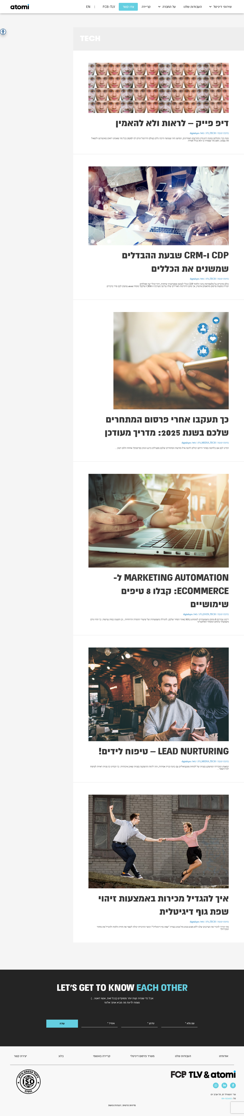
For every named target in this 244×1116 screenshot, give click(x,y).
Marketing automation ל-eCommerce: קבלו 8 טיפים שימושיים (171, 590)
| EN (90, 6)
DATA (206, 614)
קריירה (146, 6)
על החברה (169, 6)
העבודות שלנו (193, 6)
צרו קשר (128, 6)
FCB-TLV (109, 6)
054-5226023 (227, 1098)
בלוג (207, 133)
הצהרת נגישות (114, 1105)
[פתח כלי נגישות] (3, 32)
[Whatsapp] (216, 1085)
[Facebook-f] (233, 1085)
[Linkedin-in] (224, 1085)
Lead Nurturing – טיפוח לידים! (164, 751)
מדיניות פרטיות (129, 1105)
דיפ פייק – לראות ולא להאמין (172, 123)
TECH (213, 133)
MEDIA (205, 442)
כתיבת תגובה (223, 133)
